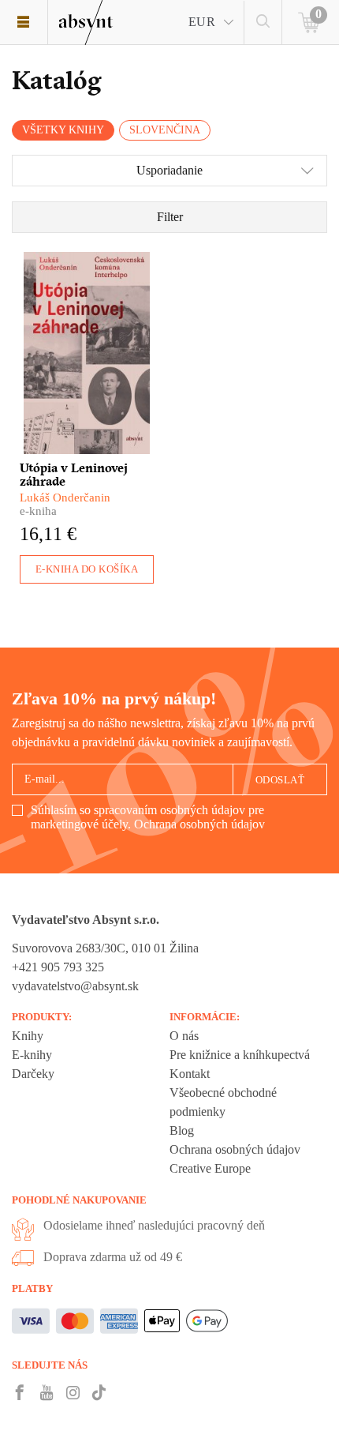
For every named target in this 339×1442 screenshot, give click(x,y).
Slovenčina (164, 130)
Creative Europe (210, 1168)
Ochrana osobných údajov (199, 824)
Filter (170, 216)
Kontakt (190, 1073)
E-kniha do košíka (87, 569)
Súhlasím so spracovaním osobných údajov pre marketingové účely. (148, 817)
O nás (184, 1035)
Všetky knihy (63, 130)
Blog (182, 1130)
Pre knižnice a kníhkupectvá (240, 1054)
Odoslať (280, 780)
